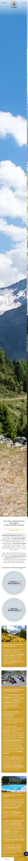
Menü (5, 2)
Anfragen (7, 859)
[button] (14, 582)
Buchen (21, 859)
